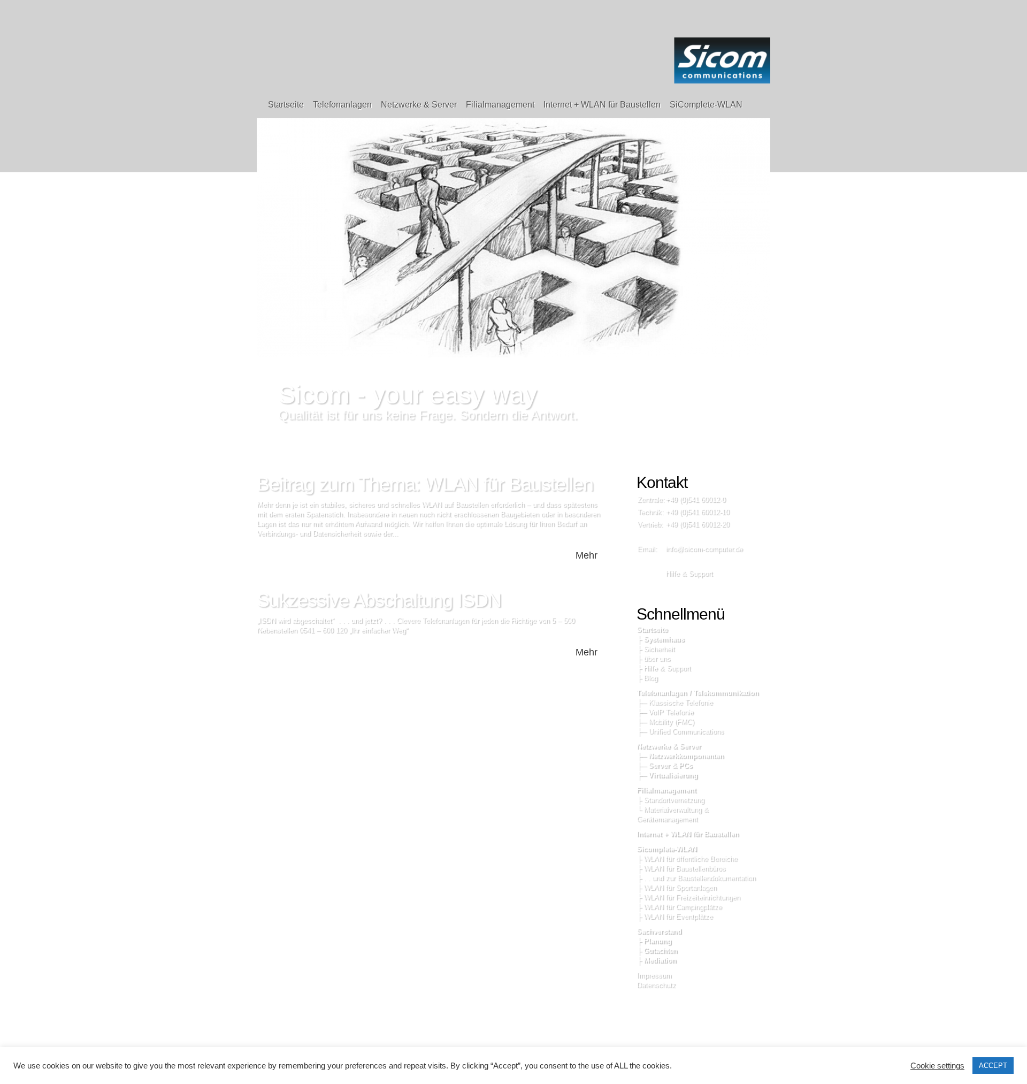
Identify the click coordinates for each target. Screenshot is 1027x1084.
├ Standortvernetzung (670, 800)
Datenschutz (656, 985)
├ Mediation (656, 960)
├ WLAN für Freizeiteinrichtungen (688, 897)
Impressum (654, 975)
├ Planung (654, 941)
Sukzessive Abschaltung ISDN (379, 600)
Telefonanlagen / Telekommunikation (697, 693)
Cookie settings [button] (937, 1066)
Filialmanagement (500, 104)
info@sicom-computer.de (703, 549)
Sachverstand (659, 931)
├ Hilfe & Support (664, 668)
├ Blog (647, 678)
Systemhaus (663, 639)
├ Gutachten (657, 950)
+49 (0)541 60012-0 (695, 499)
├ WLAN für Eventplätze (674, 916)
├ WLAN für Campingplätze (679, 907)
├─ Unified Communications (680, 731)
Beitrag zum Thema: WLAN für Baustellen (425, 484)
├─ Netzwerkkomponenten (680, 756)
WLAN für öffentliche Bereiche (690, 858)
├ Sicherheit (656, 649)
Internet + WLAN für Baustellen (602, 104)
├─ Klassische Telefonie (674, 702)
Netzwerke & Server (419, 104)
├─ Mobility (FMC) (665, 721)
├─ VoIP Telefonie (665, 712)
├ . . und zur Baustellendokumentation (696, 878)
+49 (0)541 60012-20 (697, 524)
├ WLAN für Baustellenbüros (681, 868)
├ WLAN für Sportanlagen (676, 887)
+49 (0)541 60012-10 (697, 512)
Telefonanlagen (342, 104)
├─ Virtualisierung (667, 775)
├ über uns (653, 658)
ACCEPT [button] (993, 1066)
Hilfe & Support (688, 573)
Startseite (286, 104)
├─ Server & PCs (664, 765)
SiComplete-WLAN (706, 104)
